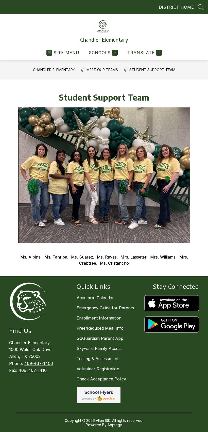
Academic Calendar (95, 297)
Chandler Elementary (54, 70)
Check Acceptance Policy (101, 378)
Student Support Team (152, 70)
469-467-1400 (38, 363)
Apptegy (115, 425)
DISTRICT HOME (176, 7)
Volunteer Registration (98, 368)
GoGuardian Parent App (100, 338)
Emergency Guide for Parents (105, 307)
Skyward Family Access (100, 348)
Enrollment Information (99, 318)
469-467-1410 (33, 370)
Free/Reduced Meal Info (100, 328)
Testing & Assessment (97, 358)
